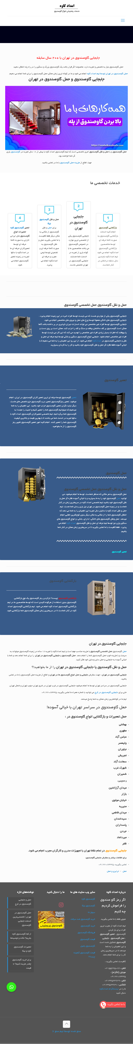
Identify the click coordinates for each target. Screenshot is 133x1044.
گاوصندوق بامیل (87, 946)
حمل (50, 228)
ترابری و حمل (113, 871)
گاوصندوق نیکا (88, 906)
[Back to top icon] (66, 1024)
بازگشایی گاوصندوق (67, 598)
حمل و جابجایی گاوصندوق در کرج (23, 902)
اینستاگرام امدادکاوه (109, 989)
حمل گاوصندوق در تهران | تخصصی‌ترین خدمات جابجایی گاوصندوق (22, 919)
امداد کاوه (71, 523)
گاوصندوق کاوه (17, 228)
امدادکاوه (97, 341)
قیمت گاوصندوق (87, 939)
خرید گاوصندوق (88, 926)
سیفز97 (91, 912)
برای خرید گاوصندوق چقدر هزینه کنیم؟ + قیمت (21, 964)
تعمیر (74, 397)
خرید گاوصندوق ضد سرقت (82, 919)
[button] (11, 987)
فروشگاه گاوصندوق (86, 933)
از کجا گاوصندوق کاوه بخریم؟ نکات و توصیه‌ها (20, 936)
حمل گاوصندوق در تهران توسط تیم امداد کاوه (107, 74)
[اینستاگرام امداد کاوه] (61, 906)
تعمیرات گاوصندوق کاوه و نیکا (22, 949)
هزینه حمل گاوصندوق (70, 163)
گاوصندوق (15, 152)
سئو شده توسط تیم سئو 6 (66, 1031)
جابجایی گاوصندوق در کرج (106, 692)
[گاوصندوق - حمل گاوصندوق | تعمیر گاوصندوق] (66, 8)
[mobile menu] (123, 21)
